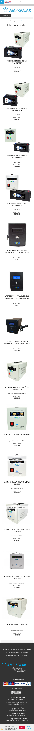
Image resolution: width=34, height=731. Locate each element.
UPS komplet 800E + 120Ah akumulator (17, 157)
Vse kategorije (5, 15)
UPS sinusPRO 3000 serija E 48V (17, 624)
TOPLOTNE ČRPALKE (25, 649)
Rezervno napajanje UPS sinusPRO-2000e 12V (17, 578)
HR (10, 2)
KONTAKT (25, 652)
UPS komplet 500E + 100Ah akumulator (17, 109)
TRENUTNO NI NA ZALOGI (17, 460)
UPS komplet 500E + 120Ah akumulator (17, 62)
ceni (17, 21)
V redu (22, 727)
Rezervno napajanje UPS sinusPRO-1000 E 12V (17, 483)
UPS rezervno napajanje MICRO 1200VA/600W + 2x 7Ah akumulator (17, 343)
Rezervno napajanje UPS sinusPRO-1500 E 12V (17, 530)
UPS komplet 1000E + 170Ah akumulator (17, 204)
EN (8, 2)
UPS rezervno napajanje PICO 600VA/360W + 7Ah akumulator (17, 251)
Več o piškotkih (29, 727)
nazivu (21, 21)
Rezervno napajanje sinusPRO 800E (17, 434)
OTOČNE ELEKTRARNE (14, 652)
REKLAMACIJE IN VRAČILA (14, 655)
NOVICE (26, 655)
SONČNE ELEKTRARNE (11, 649)
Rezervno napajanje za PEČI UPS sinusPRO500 (17, 388)
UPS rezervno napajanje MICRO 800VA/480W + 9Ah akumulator (17, 297)
